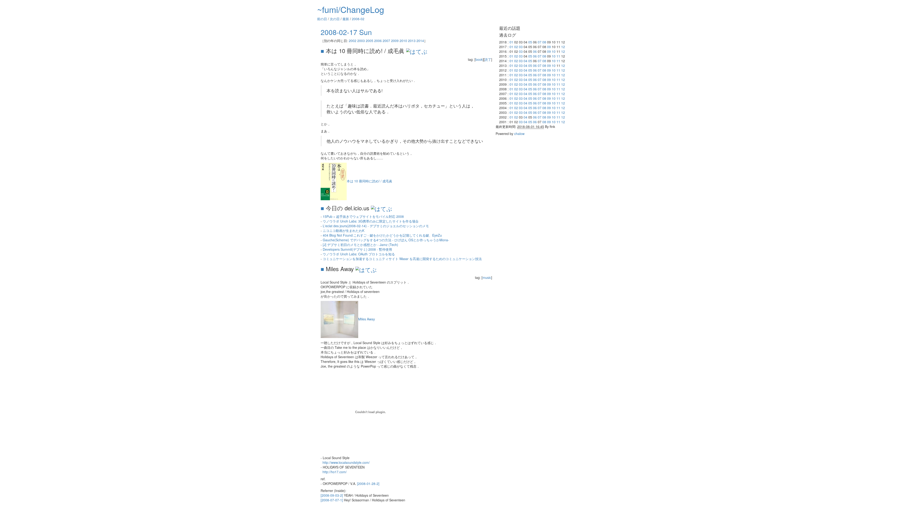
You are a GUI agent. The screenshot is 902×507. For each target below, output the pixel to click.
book (479, 59)
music (486, 277)
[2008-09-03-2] (332, 495)
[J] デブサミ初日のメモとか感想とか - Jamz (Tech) (360, 244)
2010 (403, 40)
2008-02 (358, 18)
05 (530, 42)
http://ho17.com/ (335, 471)
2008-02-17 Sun (346, 32)
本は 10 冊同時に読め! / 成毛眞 (369, 180)
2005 (369, 40)
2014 (420, 40)
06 (535, 51)
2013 (412, 40)
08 (544, 42)
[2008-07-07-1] (332, 500)
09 (549, 46)
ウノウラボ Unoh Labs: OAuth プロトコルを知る (359, 254)
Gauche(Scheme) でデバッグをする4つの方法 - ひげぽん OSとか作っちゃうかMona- (386, 240)
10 (554, 51)
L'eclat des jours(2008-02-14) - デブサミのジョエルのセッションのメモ (376, 225)
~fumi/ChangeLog (350, 9)
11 (558, 56)
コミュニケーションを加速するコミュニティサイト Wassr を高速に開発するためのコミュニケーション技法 (402, 258)
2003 (361, 40)
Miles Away (366, 319)
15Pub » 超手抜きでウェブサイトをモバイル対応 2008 (363, 216)
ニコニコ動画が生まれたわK (343, 230)
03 (521, 46)
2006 (378, 40)
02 (516, 46)
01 (511, 42)
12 (563, 46)
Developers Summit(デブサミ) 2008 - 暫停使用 (357, 249)
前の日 (322, 18)
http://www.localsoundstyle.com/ (346, 462)
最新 (345, 18)
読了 (488, 59)
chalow (519, 133)
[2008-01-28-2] (368, 483)
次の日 (335, 18)
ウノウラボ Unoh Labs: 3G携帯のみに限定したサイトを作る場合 (371, 221)
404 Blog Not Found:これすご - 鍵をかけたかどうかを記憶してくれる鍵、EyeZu (382, 235)
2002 (352, 40)
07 (539, 42)
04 (525, 60)
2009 (395, 40)
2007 (386, 40)
